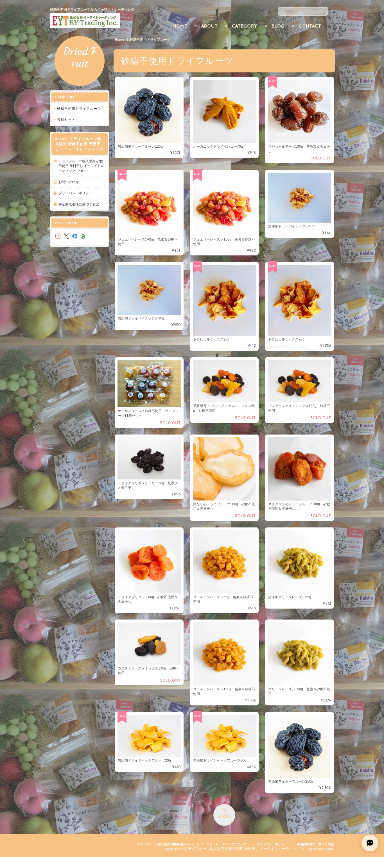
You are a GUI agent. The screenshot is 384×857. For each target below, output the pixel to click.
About (209, 26)
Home (180, 26)
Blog (278, 26)
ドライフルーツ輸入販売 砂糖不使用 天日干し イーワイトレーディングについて (81, 166)
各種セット (66, 119)
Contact (310, 26)
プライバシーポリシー (75, 193)
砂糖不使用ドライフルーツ (79, 108)
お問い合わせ (68, 182)
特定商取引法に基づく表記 (78, 204)
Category (244, 26)
